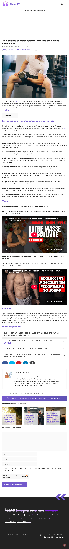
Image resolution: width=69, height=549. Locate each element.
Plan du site (51, 535)
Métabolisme (9, 518)
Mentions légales (57, 537)
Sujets (59, 535)
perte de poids (42, 518)
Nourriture (29, 518)
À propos (42, 535)
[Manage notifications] (64, 545)
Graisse (43, 515)
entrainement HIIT (10, 515)
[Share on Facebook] (5, 362)
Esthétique (28, 515)
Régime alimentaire (11, 521)
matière (6, 110)
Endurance (41, 511)
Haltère (48, 515)
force (38, 515)
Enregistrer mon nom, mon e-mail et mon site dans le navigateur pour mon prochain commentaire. (32, 469)
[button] (62, 4)
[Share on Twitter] (12, 362)
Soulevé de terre (39, 393)
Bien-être (26, 511)
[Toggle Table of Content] (14, 115)
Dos (5, 393)
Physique (50, 518)
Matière (15, 393)
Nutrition (35, 518)
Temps (29, 521)
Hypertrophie (55, 515)
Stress (24, 521)
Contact (47, 537)
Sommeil (19, 521)
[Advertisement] (34, 24)
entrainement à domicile (51, 511)
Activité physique (10, 511)
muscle (7, 343)
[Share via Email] (32, 362)
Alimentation (19, 511)
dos (64, 128)
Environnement (20, 515)
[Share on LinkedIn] (25, 362)
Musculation (29, 393)
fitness (17, 101)
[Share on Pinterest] (19, 362)
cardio (31, 511)
